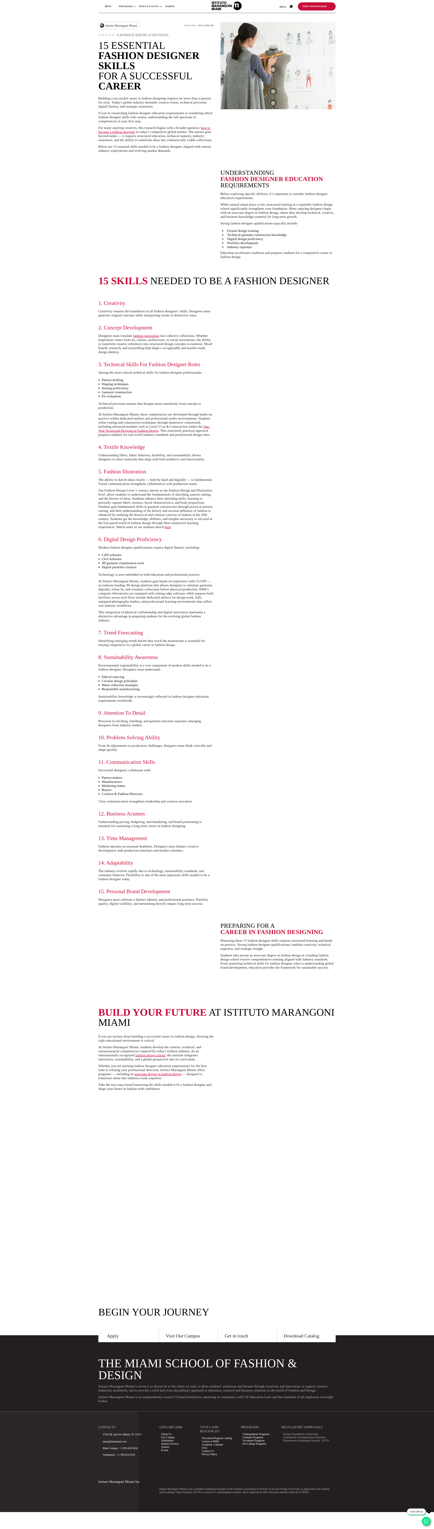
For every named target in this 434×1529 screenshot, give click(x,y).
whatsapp (291, 6)
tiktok (119, 1465)
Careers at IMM (210, 1441)
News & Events (149, 6)
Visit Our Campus (183, 1335)
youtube (136, 1465)
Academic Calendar (212, 1444)
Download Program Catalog (217, 1438)
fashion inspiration (146, 336)
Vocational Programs (253, 1440)
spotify (101, 1474)
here (168, 527)
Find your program (315, 6)
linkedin (127, 1465)
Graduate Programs (252, 1437)
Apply (282, 7)
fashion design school (150, 1055)
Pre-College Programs (254, 1443)
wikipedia (145, 1465)
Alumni (165, 1447)
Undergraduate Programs (255, 1434)
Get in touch (236, 1335)
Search (169, 6)
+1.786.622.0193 (125, 1454)
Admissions (167, 1440)
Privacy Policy (209, 1454)
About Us (166, 1434)
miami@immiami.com (114, 1441)
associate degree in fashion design (157, 1074)
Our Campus (168, 1437)
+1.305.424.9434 (128, 1448)
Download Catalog (301, 1335)
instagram (110, 1465)
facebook (101, 1465)
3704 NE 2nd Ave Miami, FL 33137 (122, 1434)
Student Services (170, 1443)
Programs (126, 6)
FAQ (204, 1447)
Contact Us (208, 1451)
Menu (108, 6)
